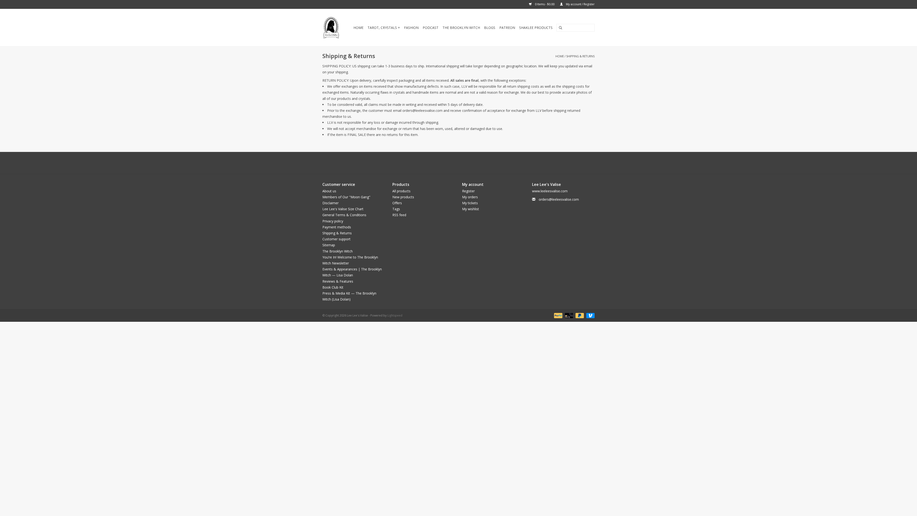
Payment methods (336, 227)
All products (401, 191)
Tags (396, 209)
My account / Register (580, 4)
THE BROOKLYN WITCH (461, 27)
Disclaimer (330, 203)
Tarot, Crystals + (384, 27)
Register (468, 191)
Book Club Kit (332, 287)
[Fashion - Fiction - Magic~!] (331, 27)
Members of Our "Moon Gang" (346, 197)
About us (329, 191)
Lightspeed (394, 315)
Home (358, 27)
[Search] (558, 28)
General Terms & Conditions (344, 215)
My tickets (470, 203)
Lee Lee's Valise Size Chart (342, 209)
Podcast (430, 27)
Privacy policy (332, 221)
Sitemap (328, 245)
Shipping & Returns (580, 56)
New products (403, 197)
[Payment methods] (557, 315)
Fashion (411, 27)
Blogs (489, 27)
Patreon (507, 27)
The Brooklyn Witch (337, 251)
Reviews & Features (337, 281)
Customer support (336, 239)
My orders (470, 197)
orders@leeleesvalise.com (559, 199)
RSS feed (399, 215)
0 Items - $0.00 (544, 4)
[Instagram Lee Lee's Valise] (480, 163)
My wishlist (470, 209)
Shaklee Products (536, 27)
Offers (397, 203)
